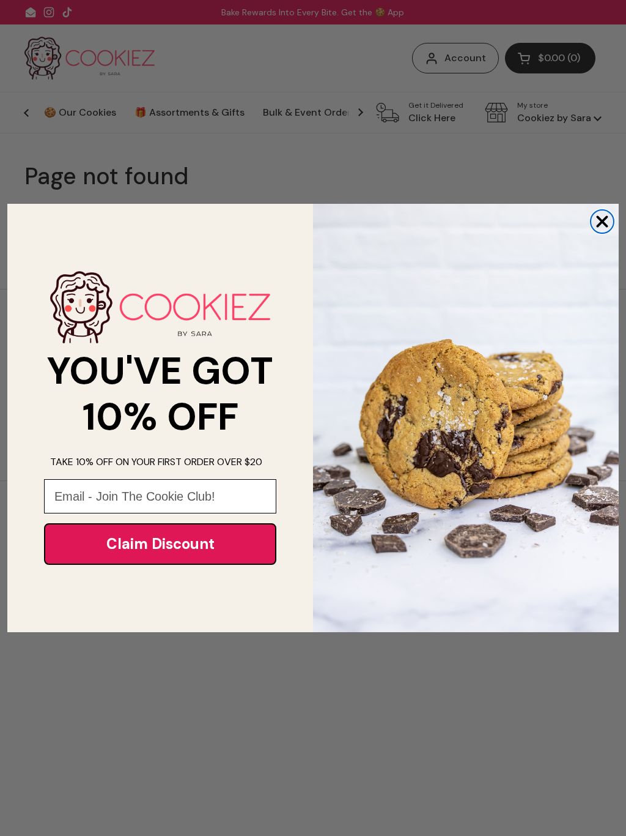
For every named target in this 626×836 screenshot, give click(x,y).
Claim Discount (160, 543)
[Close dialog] (602, 221)
